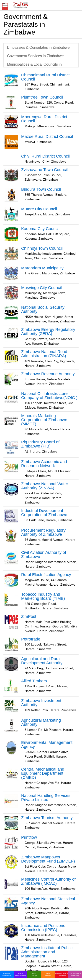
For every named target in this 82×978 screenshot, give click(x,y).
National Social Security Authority (42, 309)
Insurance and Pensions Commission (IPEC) (43, 928)
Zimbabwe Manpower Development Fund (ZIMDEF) (48, 859)
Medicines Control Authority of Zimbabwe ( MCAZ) (48, 881)
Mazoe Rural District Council (47, 136)
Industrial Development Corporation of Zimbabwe (44, 513)
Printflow (29, 837)
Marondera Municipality (42, 268)
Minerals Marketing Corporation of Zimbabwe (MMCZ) (44, 420)
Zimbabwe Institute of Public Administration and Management (46, 952)
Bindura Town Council (41, 189)
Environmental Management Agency (46, 744)
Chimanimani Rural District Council (45, 77)
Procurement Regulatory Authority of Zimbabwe (43, 532)
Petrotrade (30, 639)
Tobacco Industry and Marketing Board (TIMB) (43, 596)
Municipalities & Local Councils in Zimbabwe (34, 66)
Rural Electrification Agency (46, 575)
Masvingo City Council (41, 288)
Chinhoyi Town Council (42, 248)
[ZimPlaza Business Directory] (32, 5)
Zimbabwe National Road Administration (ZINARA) (44, 354)
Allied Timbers (34, 681)
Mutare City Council (39, 209)
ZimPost (28, 616)
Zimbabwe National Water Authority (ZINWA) (44, 486)
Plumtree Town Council (42, 97)
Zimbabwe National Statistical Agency (48, 901)
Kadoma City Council (40, 229)
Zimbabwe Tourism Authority (47, 818)
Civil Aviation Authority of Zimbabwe (43, 554)
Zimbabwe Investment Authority (41, 703)
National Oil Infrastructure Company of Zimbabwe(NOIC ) (49, 395)
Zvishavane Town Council (44, 170)
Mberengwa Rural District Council (44, 119)
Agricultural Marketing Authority (41, 722)
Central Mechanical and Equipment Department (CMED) (42, 773)
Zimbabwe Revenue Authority (48, 374)
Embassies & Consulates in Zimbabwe (38, 47)
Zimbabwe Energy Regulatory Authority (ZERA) (48, 331)
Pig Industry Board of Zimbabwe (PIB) (40, 444)
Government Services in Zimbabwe (35, 56)
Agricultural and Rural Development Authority (41, 661)
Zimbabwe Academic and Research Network (44, 464)
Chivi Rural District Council (45, 156)
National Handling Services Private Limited (45, 797)
